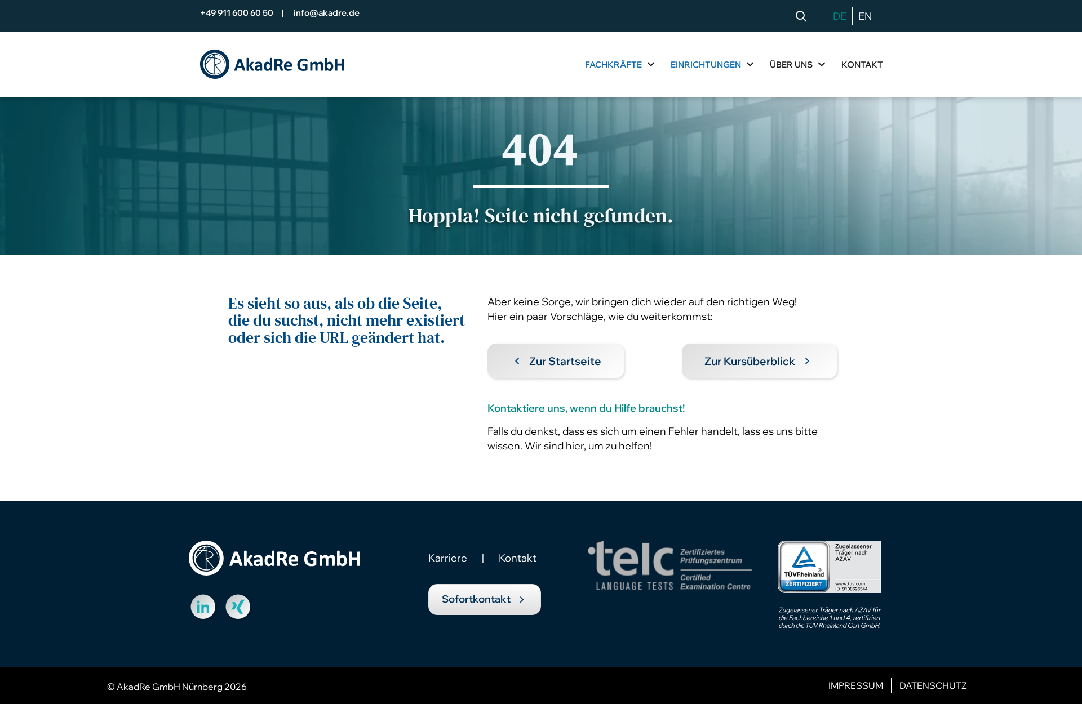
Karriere (447, 557)
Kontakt (517, 557)
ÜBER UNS (791, 64)
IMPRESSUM (855, 685)
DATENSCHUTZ (933, 685)
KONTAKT (862, 64)
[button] (803, 17)
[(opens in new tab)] (830, 583)
